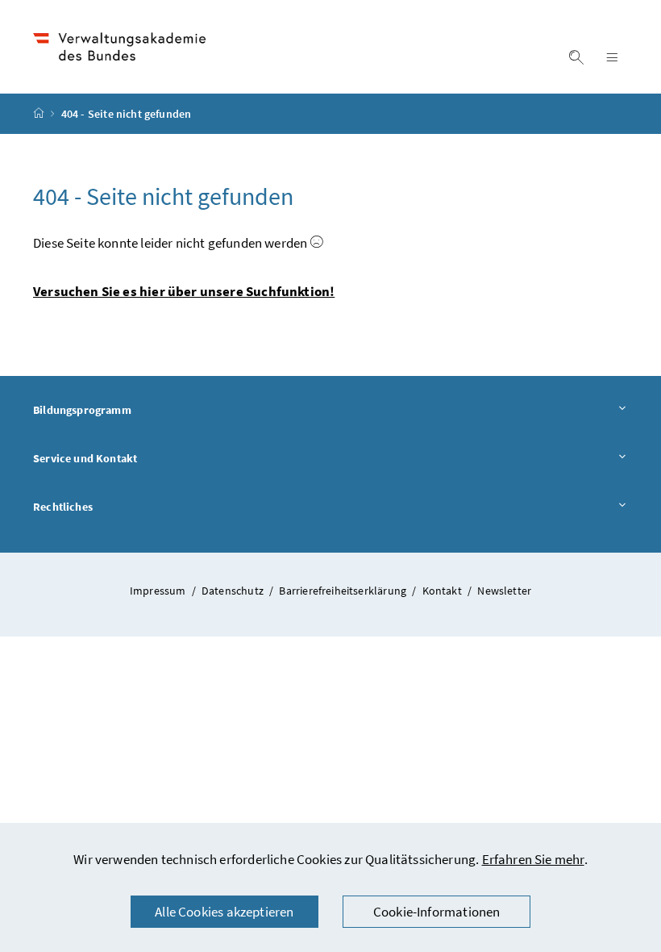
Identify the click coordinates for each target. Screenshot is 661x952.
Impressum (159, 590)
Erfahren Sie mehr (533, 859)
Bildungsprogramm (127, 409)
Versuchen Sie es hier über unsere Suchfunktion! (184, 291)
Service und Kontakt (130, 458)
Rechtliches (107, 506)
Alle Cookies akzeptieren (224, 912)
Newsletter (504, 590)
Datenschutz (234, 590)
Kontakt (443, 590)
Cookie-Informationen (437, 912)
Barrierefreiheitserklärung (344, 590)
